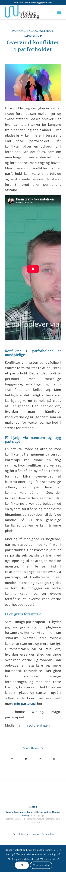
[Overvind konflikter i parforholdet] (33, 82)
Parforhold (33, 36)
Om (14, 834)
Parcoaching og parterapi (32, 30)
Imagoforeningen (36, 725)
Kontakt (36, 834)
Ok (21, 865)
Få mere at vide (41, 865)
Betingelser (24, 834)
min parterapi (25, 703)
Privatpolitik (48, 834)
